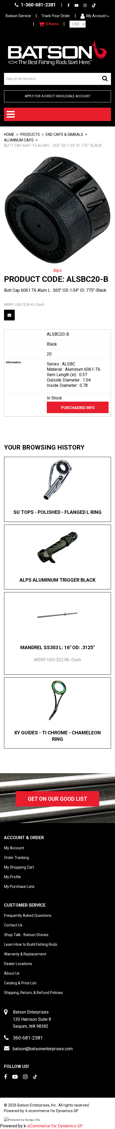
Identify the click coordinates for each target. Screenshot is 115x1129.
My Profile (12, 877)
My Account (96, 16)
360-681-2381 (28, 1038)
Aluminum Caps (19, 140)
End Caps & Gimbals (64, 134)
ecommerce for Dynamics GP (53, 1111)
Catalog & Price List (20, 983)
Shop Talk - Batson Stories (26, 935)
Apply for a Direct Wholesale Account (57, 96)
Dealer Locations (18, 964)
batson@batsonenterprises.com (43, 1048)
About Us (12, 973)
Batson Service (18, 16)
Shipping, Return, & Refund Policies (33, 992)
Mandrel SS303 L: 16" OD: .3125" (57, 647)
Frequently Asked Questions (27, 915)
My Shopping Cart (19, 867)
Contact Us (13, 925)
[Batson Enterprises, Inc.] (57, 52)
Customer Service (24, 905)
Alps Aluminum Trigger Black (57, 580)
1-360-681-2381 (38, 5)
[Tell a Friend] (9, 315)
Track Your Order (55, 16)
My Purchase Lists (19, 886)
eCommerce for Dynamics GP (55, 1125)
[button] (49, 24)
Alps (57, 270)
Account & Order (24, 837)
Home (9, 134)
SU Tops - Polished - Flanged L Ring (57, 512)
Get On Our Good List (57, 799)
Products (30, 134)
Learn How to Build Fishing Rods (30, 944)
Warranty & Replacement (25, 954)
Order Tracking (16, 857)
